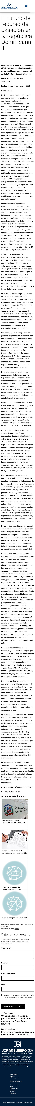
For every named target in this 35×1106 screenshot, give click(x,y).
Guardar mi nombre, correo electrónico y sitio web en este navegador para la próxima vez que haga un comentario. (19, 997)
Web (3, 984)
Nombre (4, 963)
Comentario (6, 948)
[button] (26, 6)
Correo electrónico (8, 974)
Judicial (17, 929)
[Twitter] (28, 1066)
